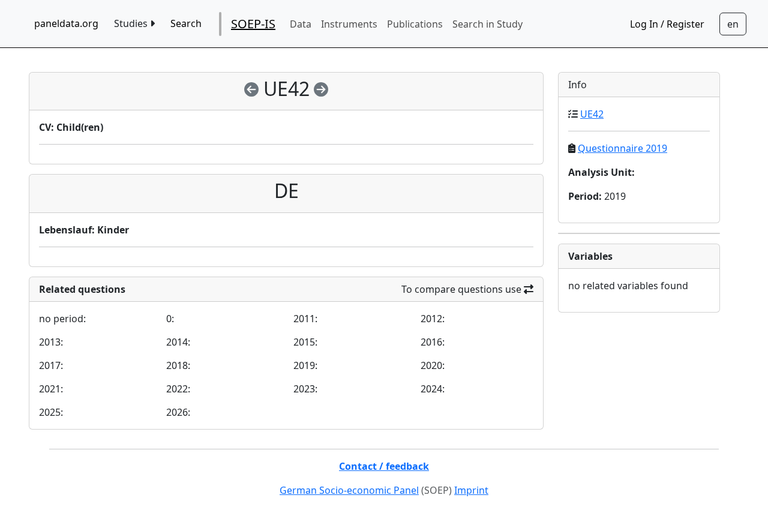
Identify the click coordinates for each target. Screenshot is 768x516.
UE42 (592, 114)
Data (300, 24)
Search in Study (487, 24)
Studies (132, 23)
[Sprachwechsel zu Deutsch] (732, 24)
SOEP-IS (253, 24)
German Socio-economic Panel (349, 490)
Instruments (349, 24)
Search (186, 23)
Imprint (471, 490)
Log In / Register (667, 24)
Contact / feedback (384, 466)
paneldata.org (66, 23)
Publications (415, 24)
